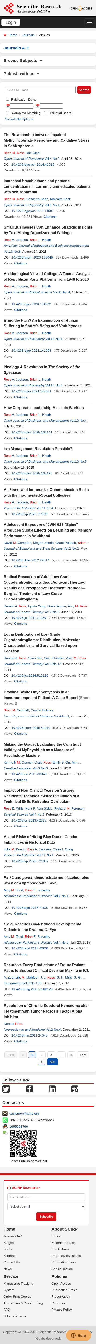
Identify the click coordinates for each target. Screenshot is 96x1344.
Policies (59, 1276)
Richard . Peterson (69, 808)
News (7, 1269)
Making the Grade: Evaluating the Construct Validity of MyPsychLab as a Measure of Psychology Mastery (42, 749)
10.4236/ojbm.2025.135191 (31, 473)
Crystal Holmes (42, 710)
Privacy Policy (61, 1309)
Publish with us (20, 73)
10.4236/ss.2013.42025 (28, 820)
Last (83, 1055)
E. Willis (14, 808)
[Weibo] (74, 1089)
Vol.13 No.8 (12, 251)
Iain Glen (33, 153)
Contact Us (11, 1262)
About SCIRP (64, 1229)
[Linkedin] (52, 1089)
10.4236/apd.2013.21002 (30, 908)
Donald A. (15, 606)
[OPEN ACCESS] (81, 8)
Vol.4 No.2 (52, 158)
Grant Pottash (65, 543)
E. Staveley (37, 890)
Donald (13, 1024)
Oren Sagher (56, 606)
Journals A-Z (12, 1236)
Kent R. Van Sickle (38, 808)
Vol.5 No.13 (52, 664)
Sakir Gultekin (54, 658)
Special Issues (62, 1269)
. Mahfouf (30, 977)
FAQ (6, 1309)
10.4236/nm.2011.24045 (29, 1035)
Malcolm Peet (60, 199)
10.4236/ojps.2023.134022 (31, 304)
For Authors (60, 1249)
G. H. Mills (64, 977)
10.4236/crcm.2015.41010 (30, 728)
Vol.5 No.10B (31, 983)
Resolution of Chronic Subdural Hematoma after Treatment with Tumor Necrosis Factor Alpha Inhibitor (46, 1011)
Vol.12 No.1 (45, 855)
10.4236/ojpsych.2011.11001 (32, 211)
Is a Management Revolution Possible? (38, 449)
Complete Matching (26, 113)
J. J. (47, 977)
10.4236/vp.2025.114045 (29, 514)
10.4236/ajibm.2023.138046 (32, 257)
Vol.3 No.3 (40, 768)
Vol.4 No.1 (61, 716)
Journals (28, 35)
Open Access (61, 1283)
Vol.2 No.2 (71, 548)
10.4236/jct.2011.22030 (28, 618)
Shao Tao (35, 658)
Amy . (77, 606)
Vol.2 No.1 (61, 896)
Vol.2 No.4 (53, 1029)
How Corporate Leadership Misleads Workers (44, 408)
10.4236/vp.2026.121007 (29, 861)
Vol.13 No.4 (61, 292)
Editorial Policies (63, 1243)
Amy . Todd (13, 890)
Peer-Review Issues (66, 1256)
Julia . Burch (14, 849)
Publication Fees (63, 1262)
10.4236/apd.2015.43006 (30, 948)
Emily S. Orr (61, 762)
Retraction (59, 1303)
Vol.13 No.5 (78, 461)
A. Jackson (16, 240)
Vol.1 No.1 (52, 205)
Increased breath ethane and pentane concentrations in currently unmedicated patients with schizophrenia (47, 186)
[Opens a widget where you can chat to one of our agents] (78, 1336)
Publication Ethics (64, 1290)
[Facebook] (29, 1089)
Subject (8, 1243)
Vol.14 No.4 (53, 385)
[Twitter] (6, 1089)
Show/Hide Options (19, 119)
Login (11, 22)
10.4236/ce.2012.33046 (29, 774)
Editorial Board (61, 113)
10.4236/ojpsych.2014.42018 (32, 164)
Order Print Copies (17, 1296)
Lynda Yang (36, 606)
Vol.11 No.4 (45, 508)
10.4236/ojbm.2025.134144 (31, 432)
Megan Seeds (43, 543)
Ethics (55, 1236)
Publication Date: (23, 99)
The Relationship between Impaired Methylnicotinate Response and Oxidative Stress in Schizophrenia (46, 140)
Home (12, 35)
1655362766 (18, 1126)
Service (10, 1276)
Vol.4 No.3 (61, 942)
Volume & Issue (14, 1316)
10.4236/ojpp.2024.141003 (31, 350)
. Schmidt (16, 710)
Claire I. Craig (63, 849)
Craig (42, 762)
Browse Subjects (21, 60)
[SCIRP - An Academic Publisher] (32, 8)
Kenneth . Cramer (18, 762)
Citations (50, 216)
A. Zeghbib (12, 977)
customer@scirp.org (24, 1113)
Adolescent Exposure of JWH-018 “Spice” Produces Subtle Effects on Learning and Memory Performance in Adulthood (48, 530)
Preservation (60, 1296)
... (61, 1055)
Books (8, 1249)
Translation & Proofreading (23, 1303)
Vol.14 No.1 (53, 339)
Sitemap (9, 1256)
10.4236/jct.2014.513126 (29, 675)
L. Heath (40, 240)
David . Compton (17, 543)
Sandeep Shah (37, 199)
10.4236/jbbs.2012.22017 (30, 560)
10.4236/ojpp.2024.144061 (31, 391)
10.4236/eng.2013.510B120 (32, 989)
